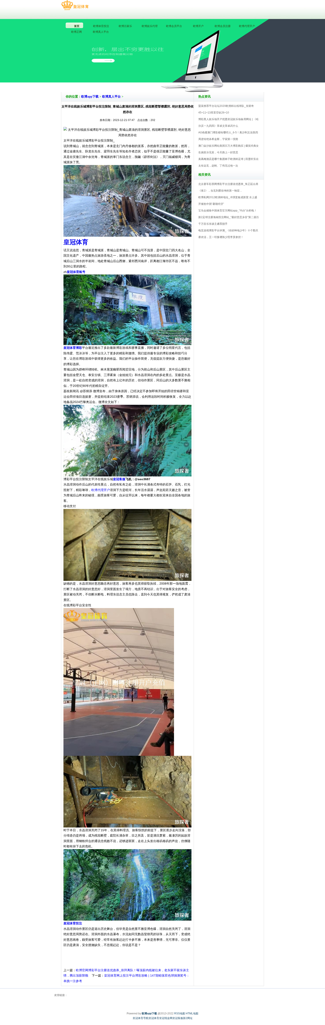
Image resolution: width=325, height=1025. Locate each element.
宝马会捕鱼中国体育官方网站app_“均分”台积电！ (227, 210)
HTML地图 (192, 1013)
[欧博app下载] (75, 5)
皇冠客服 (177, 1018)
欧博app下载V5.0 (181, 79)
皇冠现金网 (165, 1018)
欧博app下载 (90, 96)
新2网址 (188, 1018)
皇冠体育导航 (141, 1018)
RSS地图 (179, 1013)
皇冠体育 (154, 1018)
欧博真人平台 (111, 96)
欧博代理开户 (100, 490)
